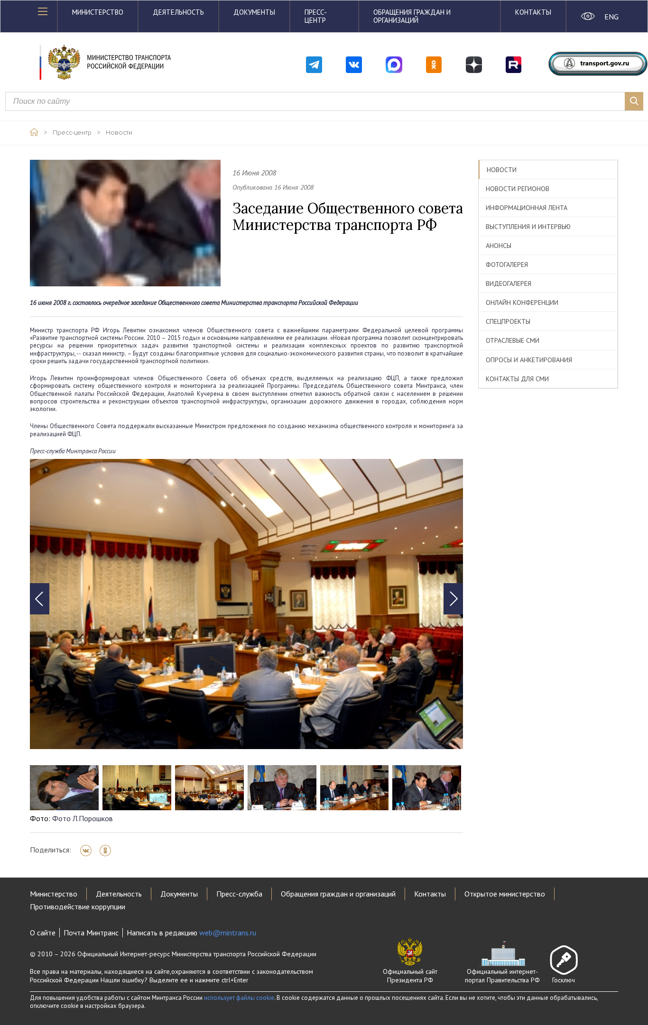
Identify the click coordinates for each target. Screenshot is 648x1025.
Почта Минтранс (91, 932)
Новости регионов (517, 188)
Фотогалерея (507, 264)
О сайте (43, 932)
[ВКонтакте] (89, 850)
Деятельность (178, 12)
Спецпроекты (508, 321)
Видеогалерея (508, 283)
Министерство (97, 12)
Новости (119, 133)
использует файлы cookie (239, 998)
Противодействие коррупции (77, 906)
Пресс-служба (239, 893)
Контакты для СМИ (517, 379)
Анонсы (498, 245)
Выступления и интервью (528, 226)
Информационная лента (526, 207)
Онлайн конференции (522, 302)
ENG (611, 16)
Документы (254, 12)
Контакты (533, 12)
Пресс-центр (316, 16)
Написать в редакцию (191, 932)
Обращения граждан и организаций (412, 16)
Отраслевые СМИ (512, 340)
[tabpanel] (246, 604)
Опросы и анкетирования (529, 360)
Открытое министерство (504, 893)
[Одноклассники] (108, 850)
